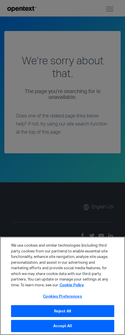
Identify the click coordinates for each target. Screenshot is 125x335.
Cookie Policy (72, 285)
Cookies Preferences (62, 296)
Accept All (62, 325)
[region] (62, 286)
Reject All (62, 311)
